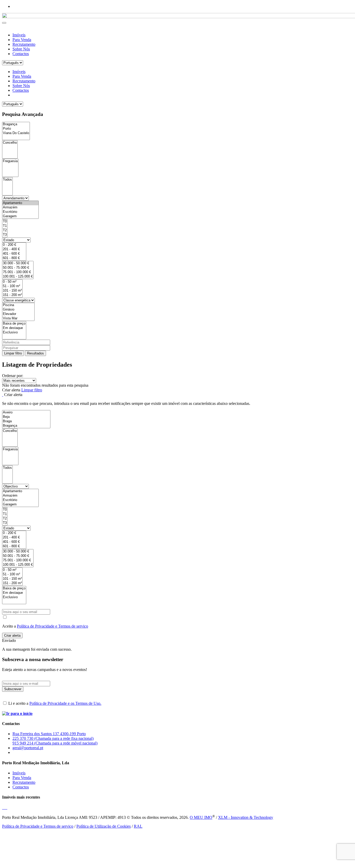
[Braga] (26, 421)
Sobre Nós (21, 49)
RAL (138, 826)
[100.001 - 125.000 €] (17, 276)
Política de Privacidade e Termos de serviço (52, 626)
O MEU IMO (201, 817)
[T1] (4, 226)
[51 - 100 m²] (12, 286)
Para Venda (21, 39)
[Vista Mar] (18, 318)
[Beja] (26, 417)
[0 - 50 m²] (12, 282)
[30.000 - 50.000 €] (17, 263)
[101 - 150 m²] (12, 290)
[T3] (4, 235)
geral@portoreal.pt (27, 748)
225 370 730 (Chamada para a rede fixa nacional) (53, 738)
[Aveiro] (26, 412)
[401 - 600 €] (14, 254)
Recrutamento (23, 44)
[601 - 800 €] (14, 258)
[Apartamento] (20, 203)
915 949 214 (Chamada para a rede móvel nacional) (54, 743)
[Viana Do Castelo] (16, 133)
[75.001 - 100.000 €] (17, 272)
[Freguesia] (10, 161)
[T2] (4, 230)
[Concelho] (9, 143)
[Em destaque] (14, 328)
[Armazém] (20, 207)
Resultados (35, 353)
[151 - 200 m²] (12, 295)
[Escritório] (20, 212)
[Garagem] (20, 216)
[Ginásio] (18, 309)
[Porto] (16, 129)
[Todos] (7, 179)
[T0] (4, 221)
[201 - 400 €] (14, 249)
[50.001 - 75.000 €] (17, 268)
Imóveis (18, 35)
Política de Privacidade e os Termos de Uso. (65, 703)
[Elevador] (18, 314)
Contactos (20, 53)
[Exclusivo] (14, 332)
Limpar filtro (13, 353)
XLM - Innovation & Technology (245, 817)
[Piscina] (18, 305)
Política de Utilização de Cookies (103, 826)
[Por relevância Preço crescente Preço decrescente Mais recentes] (177, 380)
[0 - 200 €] (14, 245)
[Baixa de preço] (14, 323)
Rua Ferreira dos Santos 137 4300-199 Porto (49, 734)
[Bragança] (16, 124)
